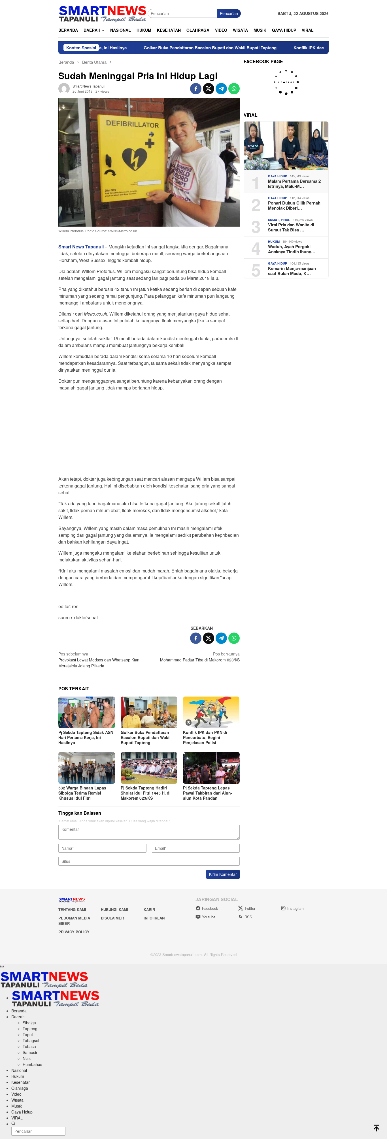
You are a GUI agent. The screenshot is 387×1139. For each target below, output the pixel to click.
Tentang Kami (72, 909)
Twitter (249, 908)
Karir (149, 909)
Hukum (274, 241)
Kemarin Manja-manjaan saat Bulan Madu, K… (292, 271)
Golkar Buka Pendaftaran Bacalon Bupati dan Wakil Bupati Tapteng (182, 47)
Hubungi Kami (114, 909)
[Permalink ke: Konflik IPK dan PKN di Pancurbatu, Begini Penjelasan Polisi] (211, 712)
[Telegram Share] (221, 88)
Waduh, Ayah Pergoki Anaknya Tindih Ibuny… (291, 249)
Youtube (208, 916)
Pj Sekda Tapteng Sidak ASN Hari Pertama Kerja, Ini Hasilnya (85, 737)
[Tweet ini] (208, 88)
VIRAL (285, 220)
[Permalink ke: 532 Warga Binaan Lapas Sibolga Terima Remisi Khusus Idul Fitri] (86, 768)
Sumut (273, 220)
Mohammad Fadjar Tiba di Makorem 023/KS (200, 657)
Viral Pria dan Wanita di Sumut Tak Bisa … (291, 227)
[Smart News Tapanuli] (102, 13)
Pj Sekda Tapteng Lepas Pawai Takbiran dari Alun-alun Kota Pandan (207, 793)
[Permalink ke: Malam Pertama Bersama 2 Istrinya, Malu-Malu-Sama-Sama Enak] (286, 146)
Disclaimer (112, 918)
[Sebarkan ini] (195, 88)
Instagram (295, 908)
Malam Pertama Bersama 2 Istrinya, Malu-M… (294, 183)
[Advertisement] (149, 435)
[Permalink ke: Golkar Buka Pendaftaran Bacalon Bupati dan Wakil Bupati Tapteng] (149, 712)
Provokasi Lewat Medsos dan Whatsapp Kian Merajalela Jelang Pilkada (98, 660)
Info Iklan (154, 918)
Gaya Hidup (277, 176)
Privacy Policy (74, 931)
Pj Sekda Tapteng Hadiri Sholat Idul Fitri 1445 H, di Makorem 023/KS (146, 793)
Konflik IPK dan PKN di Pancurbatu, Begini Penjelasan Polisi (205, 737)
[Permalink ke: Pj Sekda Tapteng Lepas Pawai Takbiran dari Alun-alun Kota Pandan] (211, 768)
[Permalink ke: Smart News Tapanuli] (64, 88)
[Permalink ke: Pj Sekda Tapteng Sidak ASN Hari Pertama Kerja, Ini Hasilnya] (86, 712)
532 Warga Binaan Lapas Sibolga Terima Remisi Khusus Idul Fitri (82, 793)
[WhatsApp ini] (234, 88)
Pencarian (229, 13)
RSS (248, 916)
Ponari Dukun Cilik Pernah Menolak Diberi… (294, 205)
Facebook (210, 908)
